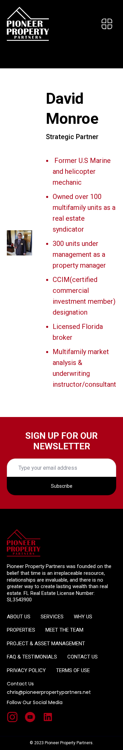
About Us (18, 617)
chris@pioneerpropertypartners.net (49, 692)
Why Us (83, 617)
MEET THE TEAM (64, 630)
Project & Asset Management (46, 643)
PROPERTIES (21, 630)
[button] (107, 24)
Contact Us (82, 657)
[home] (28, 24)
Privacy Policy (26, 670)
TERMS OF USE (73, 670)
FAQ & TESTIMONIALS (32, 657)
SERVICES (52, 617)
